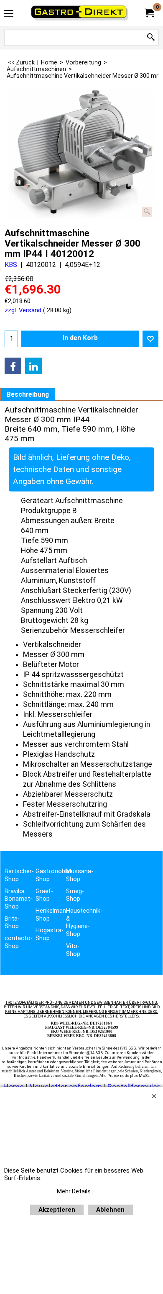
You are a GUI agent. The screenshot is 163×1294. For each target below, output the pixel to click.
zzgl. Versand (23, 310)
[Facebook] (13, 366)
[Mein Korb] (149, 13)
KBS (11, 265)
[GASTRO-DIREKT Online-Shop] (79, 13)
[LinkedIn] (33, 366)
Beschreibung (28, 394)
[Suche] (151, 37)
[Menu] (8, 14)
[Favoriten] (150, 339)
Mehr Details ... (76, 1191)
